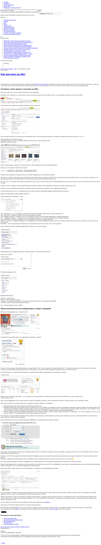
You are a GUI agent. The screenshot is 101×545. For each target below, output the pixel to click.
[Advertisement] (19, 79)
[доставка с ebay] (20, 490)
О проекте (6, 3)
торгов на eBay (54, 509)
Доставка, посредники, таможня (12, 32)
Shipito (17, 509)
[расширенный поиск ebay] (20, 134)
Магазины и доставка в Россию (12, 7)
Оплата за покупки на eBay (11, 524)
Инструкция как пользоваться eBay (13, 519)
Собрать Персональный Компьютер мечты (15, 43)
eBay (5, 22)
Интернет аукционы (9, 30)
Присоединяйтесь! (9, 4)
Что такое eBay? (8, 522)
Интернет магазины (9, 28)
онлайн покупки (24, 526)
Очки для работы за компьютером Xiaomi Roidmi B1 (18, 46)
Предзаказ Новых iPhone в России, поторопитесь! (17, 52)
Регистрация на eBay (9, 521)
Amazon (6, 21)
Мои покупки (7, 25)
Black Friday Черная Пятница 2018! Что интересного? (18, 42)
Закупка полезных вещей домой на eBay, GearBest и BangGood (21, 48)
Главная (6, 2)
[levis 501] (20, 162)
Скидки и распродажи (10, 20)
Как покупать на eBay (13, 74)
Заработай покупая (9, 27)
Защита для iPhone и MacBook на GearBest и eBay (17, 56)
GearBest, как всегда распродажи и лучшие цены (17, 49)
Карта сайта (7, 6)
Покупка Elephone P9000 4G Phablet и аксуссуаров (17, 55)
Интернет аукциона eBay (41, 84)
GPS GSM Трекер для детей (11, 58)
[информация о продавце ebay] (20, 394)
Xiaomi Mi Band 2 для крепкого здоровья (15, 50)
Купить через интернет (7, 69)
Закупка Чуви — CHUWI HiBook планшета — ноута (18, 53)
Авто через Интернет (9, 31)
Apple (5, 24)
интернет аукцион (15, 526)
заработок (47, 502)
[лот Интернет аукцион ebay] (20, 334)
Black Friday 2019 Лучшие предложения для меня (17, 41)
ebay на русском (5, 526)
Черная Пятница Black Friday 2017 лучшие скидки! (17, 45)
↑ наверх (3, 543)
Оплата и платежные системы (12, 34)
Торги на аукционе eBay (10, 518)
